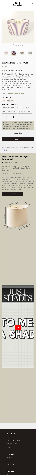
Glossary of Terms (12, 444)
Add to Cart (18, 133)
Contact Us (10, 458)
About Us (9, 461)
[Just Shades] (17, 3)
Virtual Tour (10, 464)
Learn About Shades (13, 440)
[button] (32, 3)
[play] (18, 327)
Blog (8, 447)
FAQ (8, 437)
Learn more (12, 194)
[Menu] (3, 3)
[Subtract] (4, 117)
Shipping (4, 70)
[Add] (13, 117)
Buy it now (18, 139)
